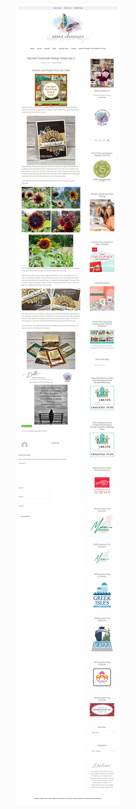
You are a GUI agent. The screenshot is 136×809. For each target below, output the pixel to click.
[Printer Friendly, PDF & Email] (27, 426)
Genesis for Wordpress (84, 798)
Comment (22, 463)
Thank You (44, 431)
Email (21, 497)
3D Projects (31, 431)
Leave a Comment (56, 62)
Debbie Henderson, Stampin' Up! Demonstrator (68, 28)
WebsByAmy (98, 798)
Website (21, 506)
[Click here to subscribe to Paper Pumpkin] (102, 271)
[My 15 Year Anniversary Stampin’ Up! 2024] (102, 182)
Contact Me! (55, 443)
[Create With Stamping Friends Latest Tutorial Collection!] (102, 343)
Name (21, 488)
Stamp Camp (37, 431)
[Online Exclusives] (102, 310)
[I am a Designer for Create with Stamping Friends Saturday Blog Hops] (102, 398)
